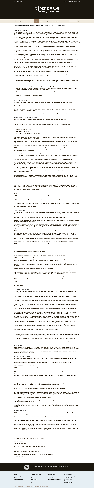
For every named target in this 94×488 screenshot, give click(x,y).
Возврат (49, 476)
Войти (15, 474)
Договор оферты (51, 477)
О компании (33, 476)
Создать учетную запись (19, 476)
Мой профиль (71, 1)
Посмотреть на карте (68, 482)
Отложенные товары (18, 479)
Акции (36, 21)
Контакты (65, 1)
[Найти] (79, 21)
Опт (32, 482)
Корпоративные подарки (52, 21)
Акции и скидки (34, 479)
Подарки (42, 21)
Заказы (15, 477)
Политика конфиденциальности (54, 479)
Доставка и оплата (28, 21)
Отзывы (32, 477)
